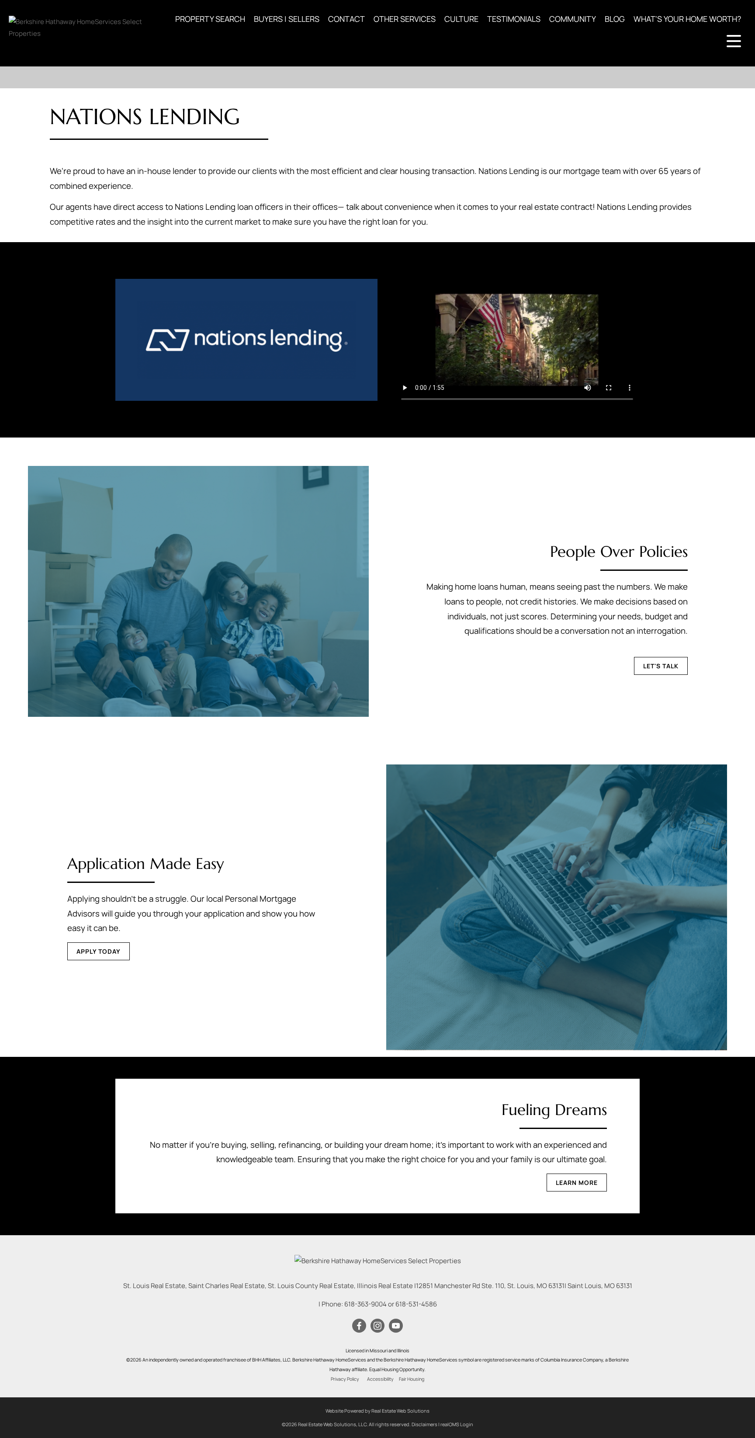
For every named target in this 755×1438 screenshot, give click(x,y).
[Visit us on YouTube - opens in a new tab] (396, 1326)
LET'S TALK (661, 666)
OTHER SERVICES (405, 19)
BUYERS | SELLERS (286, 19)
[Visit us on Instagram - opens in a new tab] (377, 1326)
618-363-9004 (365, 1304)
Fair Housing (411, 1379)
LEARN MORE (577, 1182)
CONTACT (346, 19)
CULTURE (461, 19)
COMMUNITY (572, 19)
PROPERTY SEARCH (210, 19)
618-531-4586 (416, 1304)
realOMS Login (456, 1424)
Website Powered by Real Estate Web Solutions (377, 1410)
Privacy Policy (345, 1379)
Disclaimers (424, 1424)
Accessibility (380, 1379)
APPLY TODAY (98, 951)
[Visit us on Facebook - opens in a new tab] (359, 1326)
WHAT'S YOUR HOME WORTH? (687, 19)
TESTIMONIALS (513, 19)
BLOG (615, 19)
